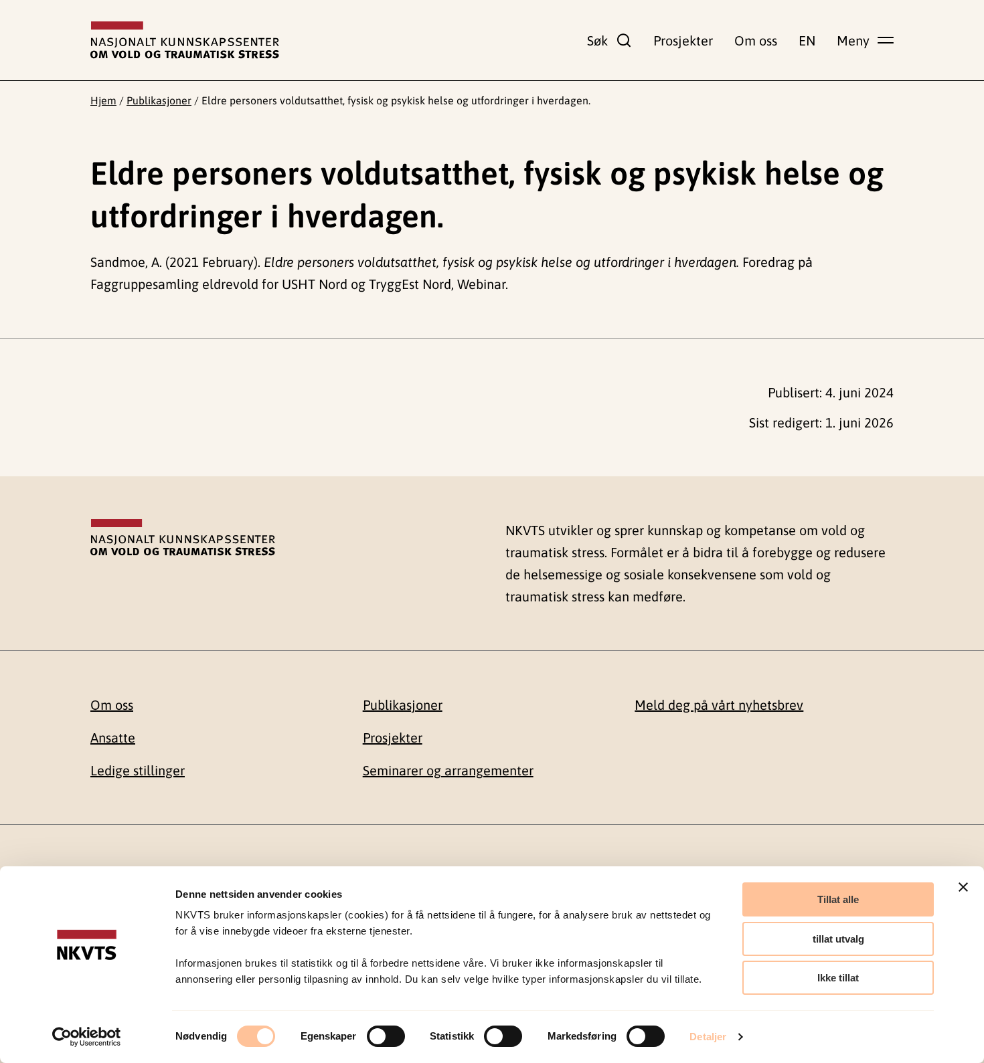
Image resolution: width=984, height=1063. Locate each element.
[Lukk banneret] (963, 887)
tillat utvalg (838, 939)
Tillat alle (838, 899)
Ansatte (112, 737)
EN (807, 40)
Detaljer (707, 1036)
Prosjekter (683, 40)
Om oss (755, 40)
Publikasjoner (159, 100)
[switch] (386, 1036)
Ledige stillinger (137, 770)
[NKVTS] (184, 40)
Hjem (103, 100)
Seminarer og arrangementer (448, 770)
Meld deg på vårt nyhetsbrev (719, 704)
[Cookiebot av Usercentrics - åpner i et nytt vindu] (86, 1037)
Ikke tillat (838, 977)
